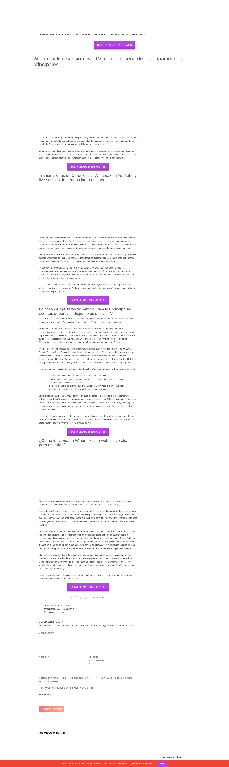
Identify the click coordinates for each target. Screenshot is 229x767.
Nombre (44, 657)
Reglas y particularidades (55, 34)
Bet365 (125, 34)
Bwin (134, 34)
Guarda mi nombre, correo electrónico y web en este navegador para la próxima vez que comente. (86, 680)
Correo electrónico (96, 660)
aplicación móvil (64, 396)
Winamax (87, 34)
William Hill (101, 34)
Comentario (46, 633)
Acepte (163, 764)
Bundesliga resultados (172, 757)
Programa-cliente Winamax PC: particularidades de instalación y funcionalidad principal (59, 609)
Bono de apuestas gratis (114, 45)
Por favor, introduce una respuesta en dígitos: (66, 688)
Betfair (115, 34)
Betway (144, 34)
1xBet (76, 34)
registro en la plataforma (67, 332)
